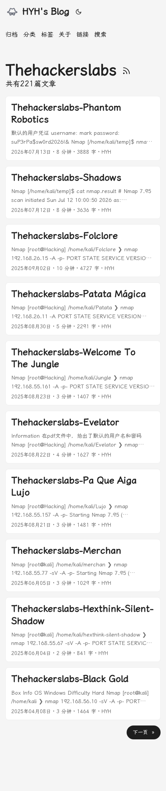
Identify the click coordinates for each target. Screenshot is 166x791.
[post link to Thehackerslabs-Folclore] (83, 251)
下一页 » (143, 732)
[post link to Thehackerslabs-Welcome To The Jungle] (83, 373)
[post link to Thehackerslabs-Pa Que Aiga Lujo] (83, 501)
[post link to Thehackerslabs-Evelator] (83, 437)
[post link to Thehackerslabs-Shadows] (83, 192)
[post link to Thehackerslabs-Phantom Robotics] (83, 128)
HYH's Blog (45, 11)
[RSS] (126, 70)
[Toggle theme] (79, 11)
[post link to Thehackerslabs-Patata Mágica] (83, 309)
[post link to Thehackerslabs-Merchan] (83, 565)
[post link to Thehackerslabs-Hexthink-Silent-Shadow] (83, 630)
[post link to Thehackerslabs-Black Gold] (83, 694)
